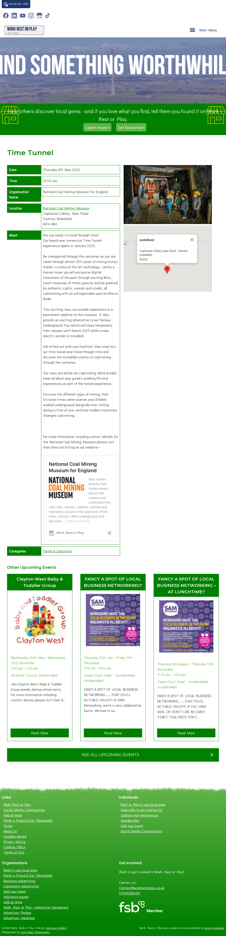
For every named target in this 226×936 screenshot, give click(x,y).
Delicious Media (56, 928)
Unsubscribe (130, 820)
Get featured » (131, 127)
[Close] (192, 239)
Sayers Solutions (214, 928)
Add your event (132, 825)
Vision (8, 825)
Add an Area (13, 815)
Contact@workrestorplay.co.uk (141, 887)
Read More (41, 733)
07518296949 (129, 893)
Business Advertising (19, 880)
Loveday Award (15, 836)
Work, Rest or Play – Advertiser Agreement (36, 907)
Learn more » (97, 127)
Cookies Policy (14, 847)
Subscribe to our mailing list (141, 809)
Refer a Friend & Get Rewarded (28, 820)
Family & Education (57, 551)
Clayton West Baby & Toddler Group (40, 582)
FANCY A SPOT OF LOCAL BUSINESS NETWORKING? (113, 582)
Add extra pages (16, 896)
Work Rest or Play (17, 804)
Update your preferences (139, 815)
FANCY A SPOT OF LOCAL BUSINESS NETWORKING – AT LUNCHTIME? (186, 585)
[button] (167, 270)
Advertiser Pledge (17, 912)
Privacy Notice (15, 841)
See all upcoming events (148, 754)
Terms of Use (14, 852)
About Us (10, 831)
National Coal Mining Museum (66, 208)
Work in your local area (20, 870)
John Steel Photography (35, 932)
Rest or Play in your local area (143, 804)
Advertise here (18, 4)
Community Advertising (21, 886)
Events (143, 259)
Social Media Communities (24, 809)
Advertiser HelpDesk (19, 917)
